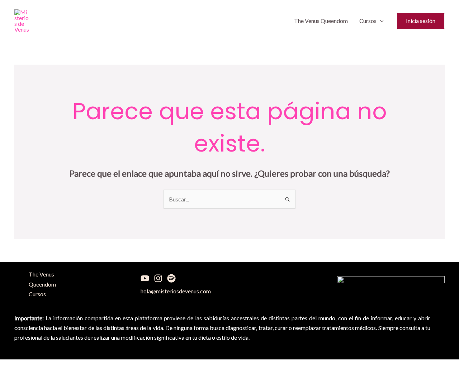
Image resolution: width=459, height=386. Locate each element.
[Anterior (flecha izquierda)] (14, 380)
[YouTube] (145, 278)
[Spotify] (171, 278)
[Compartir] (74, 367)
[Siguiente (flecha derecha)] (44, 380)
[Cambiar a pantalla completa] (44, 367)
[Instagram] (158, 278)
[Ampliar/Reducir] (14, 367)
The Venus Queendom (321, 20)
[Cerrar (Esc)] (103, 367)
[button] (380, 20)
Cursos (368, 20)
